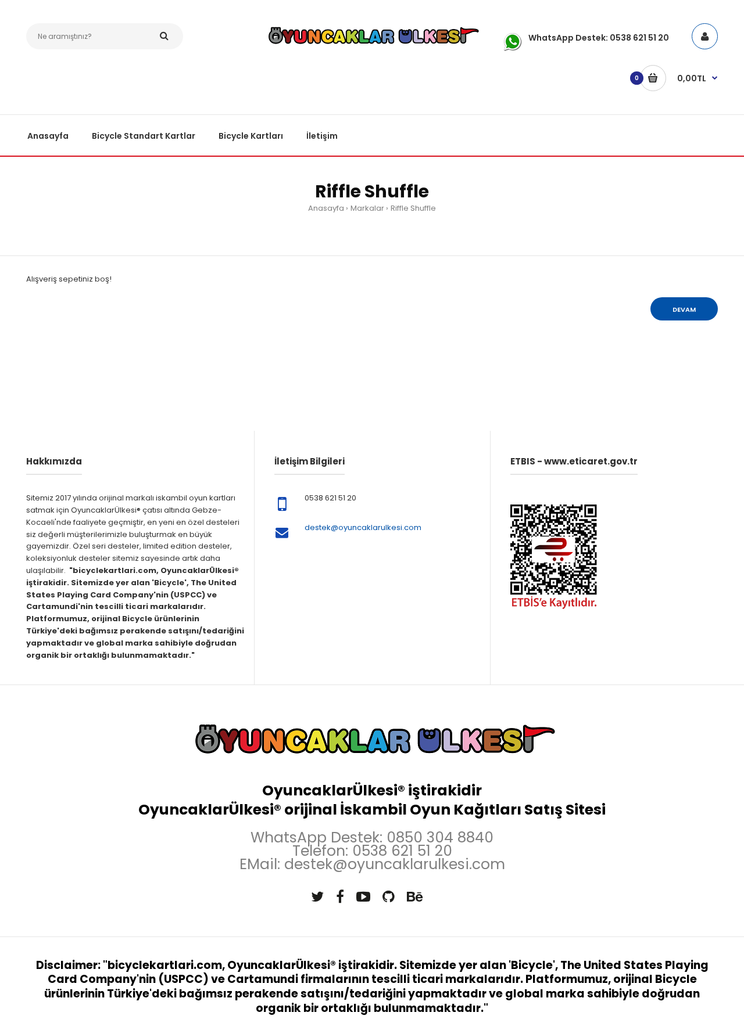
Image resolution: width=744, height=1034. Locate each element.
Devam (684, 309)
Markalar (367, 208)
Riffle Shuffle (413, 208)
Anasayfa (326, 208)
